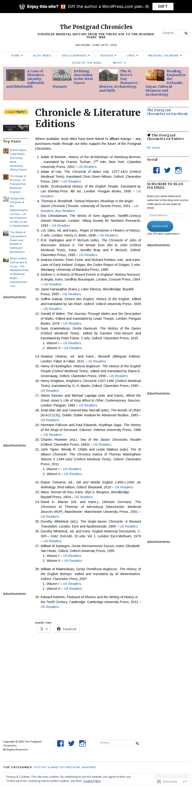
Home (15, 55)
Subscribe (160, 226)
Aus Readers (65, 211)
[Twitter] (167, 170)
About (118, 62)
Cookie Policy (92, 781)
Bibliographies (74, 55)
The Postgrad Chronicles (96, 27)
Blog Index (42, 55)
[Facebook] (156, 170)
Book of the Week (87, 62)
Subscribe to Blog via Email (165, 185)
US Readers (87, 167)
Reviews (106, 55)
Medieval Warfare (81, 767)
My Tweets (153, 147)
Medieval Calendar (163, 55)
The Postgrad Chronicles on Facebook (167, 112)
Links (131, 55)
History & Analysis (49, 767)
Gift (163, 6)
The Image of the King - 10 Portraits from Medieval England (18, 184)
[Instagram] (178, 170)
